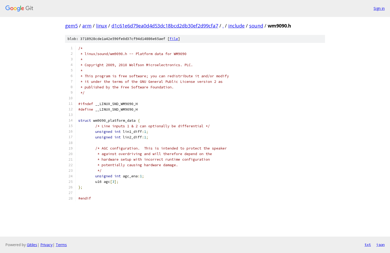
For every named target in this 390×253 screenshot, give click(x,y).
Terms (61, 244)
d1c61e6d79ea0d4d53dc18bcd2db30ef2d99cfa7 (164, 25)
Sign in (379, 8)
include (236, 25)
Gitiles (32, 244)
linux (101, 25)
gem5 (71, 25)
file (174, 39)
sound (256, 25)
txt (368, 244)
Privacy (46, 244)
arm (87, 25)
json (380, 244)
